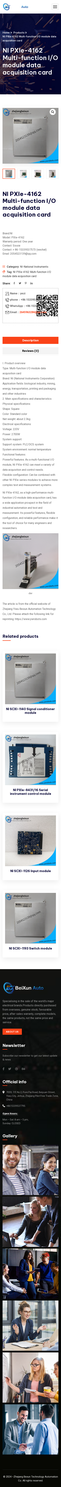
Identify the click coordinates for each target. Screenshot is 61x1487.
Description (30, 340)
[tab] (30, 340)
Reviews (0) (30, 351)
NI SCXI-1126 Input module (30, 871)
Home (6, 32)
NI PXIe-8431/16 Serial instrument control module (30, 792)
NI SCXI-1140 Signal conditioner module (30, 711)
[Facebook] (14, 283)
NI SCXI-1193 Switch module (30, 948)
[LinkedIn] (31, 283)
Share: (7, 283)
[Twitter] (20, 283)
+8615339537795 (15, 1106)
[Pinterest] (26, 283)
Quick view (50, 668)
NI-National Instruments (34, 266)
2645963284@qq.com (33, 312)
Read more (50, 660)
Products (18, 32)
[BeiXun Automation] (15, 7)
